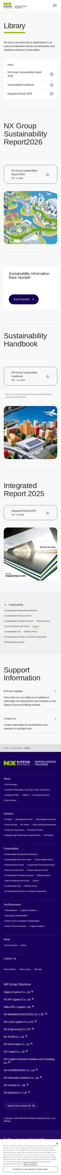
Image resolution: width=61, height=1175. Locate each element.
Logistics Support (37, 926)
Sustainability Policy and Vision (18, 616)
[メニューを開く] (54, 5)
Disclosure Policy (35, 830)
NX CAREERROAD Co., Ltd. (21, 1070)
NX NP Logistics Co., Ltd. (19, 999)
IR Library (25, 825)
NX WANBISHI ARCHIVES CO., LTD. (25, 1014)
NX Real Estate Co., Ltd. (18, 1044)
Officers (26, 795)
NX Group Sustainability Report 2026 (24, 74)
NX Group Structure (41, 795)
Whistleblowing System (15, 642)
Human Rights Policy (44, 860)
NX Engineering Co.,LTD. (19, 1029)
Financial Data (11, 825)
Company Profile (12, 795)
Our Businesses (12, 904)
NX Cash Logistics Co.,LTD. (20, 1022)
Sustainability (16, 604)
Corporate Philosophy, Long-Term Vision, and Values (27, 790)
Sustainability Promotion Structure (19, 621)
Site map (38, 969)
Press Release (11, 945)
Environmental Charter (14, 865)
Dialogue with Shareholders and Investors (23, 835)
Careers (10, 958)
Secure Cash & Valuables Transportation (22, 921)
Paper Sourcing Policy (14, 870)
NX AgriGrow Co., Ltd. (17, 1092)
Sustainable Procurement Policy (41, 865)
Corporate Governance (14, 830)
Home (6, 748)
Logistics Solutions (29, 910)
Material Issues (43, 621)
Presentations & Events (46, 819)
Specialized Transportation (16, 916)
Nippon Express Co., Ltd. (18, 992)
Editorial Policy (30, 632)
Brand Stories (10, 800)
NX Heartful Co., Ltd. (16, 1085)
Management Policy (24, 819)
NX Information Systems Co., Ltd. (23, 1077)
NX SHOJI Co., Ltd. (15, 1036)
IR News (8, 819)
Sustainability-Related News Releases (21, 610)
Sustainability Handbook (21, 84)
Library (36, 881)
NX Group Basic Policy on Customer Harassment (25, 637)
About (7, 778)
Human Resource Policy (37, 870)
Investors (8, 813)
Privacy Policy (10, 969)
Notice (23, 945)
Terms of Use (24, 969)
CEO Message (11, 784)
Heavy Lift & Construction (15, 926)
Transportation (11, 910)
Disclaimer (48, 835)
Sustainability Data (13, 632)
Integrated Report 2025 (20, 93)
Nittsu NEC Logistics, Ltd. (19, 1007)
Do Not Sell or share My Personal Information (30, 1169)
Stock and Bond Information (44, 825)
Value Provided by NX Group (17, 626)
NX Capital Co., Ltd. (16, 1051)
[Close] (57, 1143)
